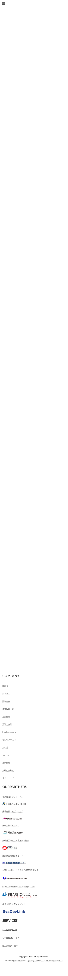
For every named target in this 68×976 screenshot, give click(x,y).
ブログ (5, 747)
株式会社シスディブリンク (13, 904)
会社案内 (6, 693)
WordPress (18, 961)
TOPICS (5, 755)
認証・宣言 (7, 724)
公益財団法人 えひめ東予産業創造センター (21, 870)
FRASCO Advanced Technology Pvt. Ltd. (19, 886)
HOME (5, 686)
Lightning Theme (33, 961)
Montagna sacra (9, 732)
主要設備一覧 (8, 709)
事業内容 (6, 701)
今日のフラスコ (9, 740)
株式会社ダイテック (10, 825)
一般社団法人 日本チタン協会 (15, 840)
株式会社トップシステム (12, 797)
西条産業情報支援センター (13, 856)
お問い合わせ (8, 770)
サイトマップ (8, 778)
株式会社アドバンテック (12, 811)
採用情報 (6, 717)
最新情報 (6, 763)
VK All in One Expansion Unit (52, 961)
